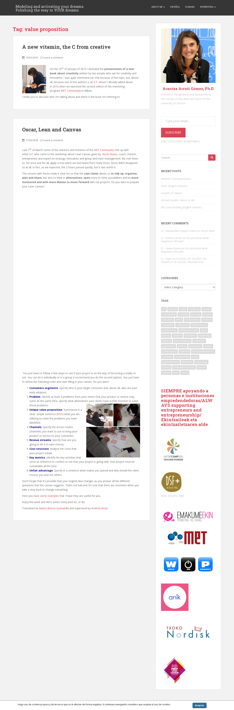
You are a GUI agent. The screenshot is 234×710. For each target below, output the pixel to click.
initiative (177, 335)
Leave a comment (53, 57)
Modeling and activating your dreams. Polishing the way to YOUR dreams (50, 7)
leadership (204, 335)
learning (166, 340)
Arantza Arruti (173, 238)
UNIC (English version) (174, 186)
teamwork (187, 362)
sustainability (182, 356)
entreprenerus (199, 325)
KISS (60, 414)
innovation (190, 335)
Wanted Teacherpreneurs (176, 179)
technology (201, 362)
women (166, 372)
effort (179, 319)
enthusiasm (182, 325)
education (167, 319)
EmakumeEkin (192, 319)
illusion (166, 335)
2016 (55, 86)
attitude (173, 309)
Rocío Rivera (109, 154)
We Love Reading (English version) (181, 207)
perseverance (169, 351)
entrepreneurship (189, 330)
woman (201, 367)
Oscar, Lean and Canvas (51, 129)
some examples (49, 496)
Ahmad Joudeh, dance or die (178, 200)
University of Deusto (184, 367)
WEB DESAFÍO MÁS (172, 496)
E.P (95, 82)
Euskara (190, 6)
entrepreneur (169, 330)
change (206, 309)
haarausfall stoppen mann (180, 231)
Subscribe (173, 133)
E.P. (31, 154)
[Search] (212, 157)
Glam (168, 258)
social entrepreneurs (203, 351)
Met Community (182, 340)
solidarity (167, 356)
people (208, 346)
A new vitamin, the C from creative (66, 46)
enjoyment (167, 325)
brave (183, 309)
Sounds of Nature (171, 193)
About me (157, 6)
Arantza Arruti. (99, 508)
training (166, 367)
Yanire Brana (173, 248)
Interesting (207, 6)
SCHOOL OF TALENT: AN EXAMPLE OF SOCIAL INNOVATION (183, 260)
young (185, 372)
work (175, 372)
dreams (207, 314)
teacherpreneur (170, 362)
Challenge (194, 309)
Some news (208, 231)
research (184, 351)
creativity (183, 314)
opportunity (168, 346)
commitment (169, 314)
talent (195, 356)
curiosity (195, 314)
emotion (207, 319)
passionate (195, 346)
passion (182, 346)
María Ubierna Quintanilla (54, 508)
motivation (199, 340)
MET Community (71, 90)
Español (175, 6)
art (163, 309)
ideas (204, 330)
